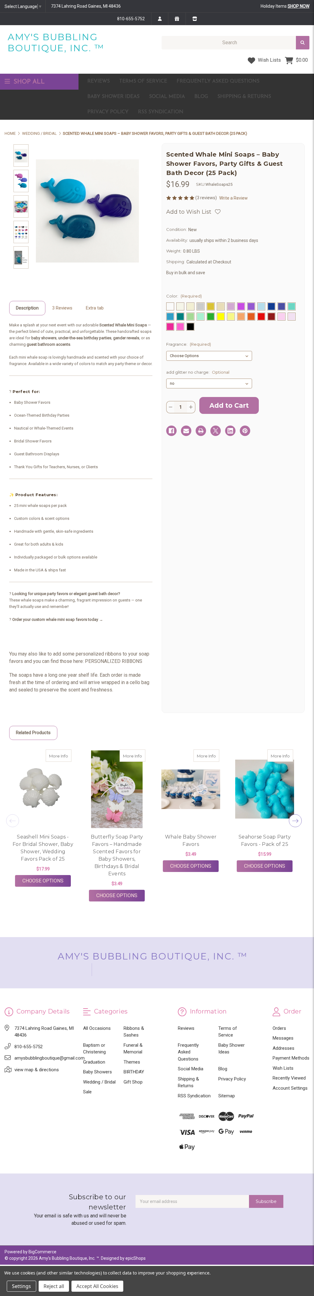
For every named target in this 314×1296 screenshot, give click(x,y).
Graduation (94, 1062)
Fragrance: (188, 344)
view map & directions (36, 1069)
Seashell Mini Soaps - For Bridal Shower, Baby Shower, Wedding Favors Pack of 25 (43, 848)
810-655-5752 (131, 18)
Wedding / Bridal (99, 1082)
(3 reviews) (206, 197)
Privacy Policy (107, 112)
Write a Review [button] (233, 198)
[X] (215, 431)
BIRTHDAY (134, 1072)
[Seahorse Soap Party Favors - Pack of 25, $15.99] (264, 789)
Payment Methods (291, 1058)
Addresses (283, 1048)
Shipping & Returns (244, 96)
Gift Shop (133, 1082)
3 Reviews (62, 308)
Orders (279, 1028)
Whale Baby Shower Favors (190, 840)
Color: (184, 296)
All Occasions (97, 1028)
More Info (60, 755)
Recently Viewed (289, 1078)
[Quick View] (65, 755)
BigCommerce (42, 1251)
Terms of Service (143, 81)
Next (295, 820)
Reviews (98, 81)
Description (27, 308)
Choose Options (46, 881)
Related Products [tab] (33, 732)
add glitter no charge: (197, 372)
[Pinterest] (245, 431)
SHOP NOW (298, 6)
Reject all (54, 1286)
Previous (12, 820)
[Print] (201, 431)
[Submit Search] (302, 43)
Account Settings (290, 1088)
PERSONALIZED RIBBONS (113, 661)
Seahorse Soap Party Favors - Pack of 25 (265, 840)
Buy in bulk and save (185, 272)
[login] (159, 19)
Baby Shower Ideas (113, 96)
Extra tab (95, 308)
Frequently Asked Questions (218, 81)
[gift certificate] (177, 19)
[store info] (195, 19)
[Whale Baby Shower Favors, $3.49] (190, 789)
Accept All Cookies (97, 1286)
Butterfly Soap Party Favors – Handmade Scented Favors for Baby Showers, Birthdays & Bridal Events (117, 855)
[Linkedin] (230, 431)
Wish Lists (269, 60)
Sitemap (226, 1096)
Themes (132, 1062)
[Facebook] (171, 431)
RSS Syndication (160, 112)
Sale (87, 1092)
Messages (283, 1038)
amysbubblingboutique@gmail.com (49, 1058)
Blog (201, 96)
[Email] (186, 431)
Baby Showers (97, 1072)
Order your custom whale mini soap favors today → (57, 619)
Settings (21, 1286)
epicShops (135, 1258)
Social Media (167, 96)
